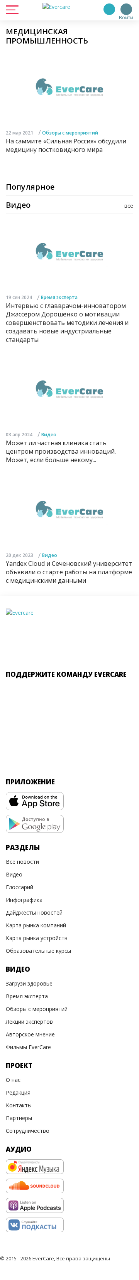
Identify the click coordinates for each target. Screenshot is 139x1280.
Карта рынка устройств (37, 938)
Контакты (19, 1105)
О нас (13, 1079)
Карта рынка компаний (36, 925)
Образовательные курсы (38, 950)
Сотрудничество (27, 1130)
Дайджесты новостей (34, 912)
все (128, 205)
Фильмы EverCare (28, 1047)
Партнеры (19, 1118)
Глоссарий (19, 887)
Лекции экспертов (29, 1021)
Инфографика (24, 899)
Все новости (22, 861)
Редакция (18, 1092)
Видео (48, 434)
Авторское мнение (30, 1034)
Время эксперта (59, 297)
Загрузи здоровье (29, 983)
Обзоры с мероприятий (70, 133)
